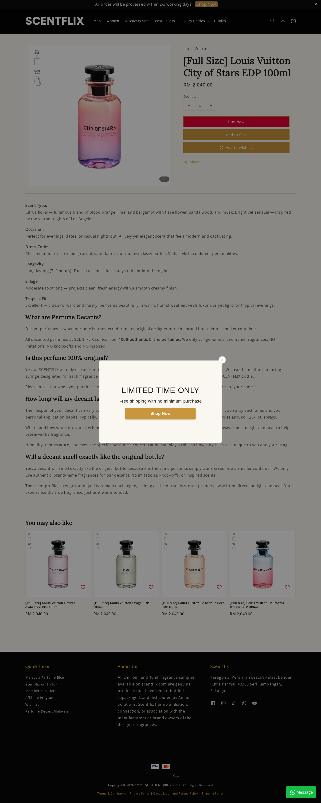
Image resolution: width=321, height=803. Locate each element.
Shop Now (160, 413)
